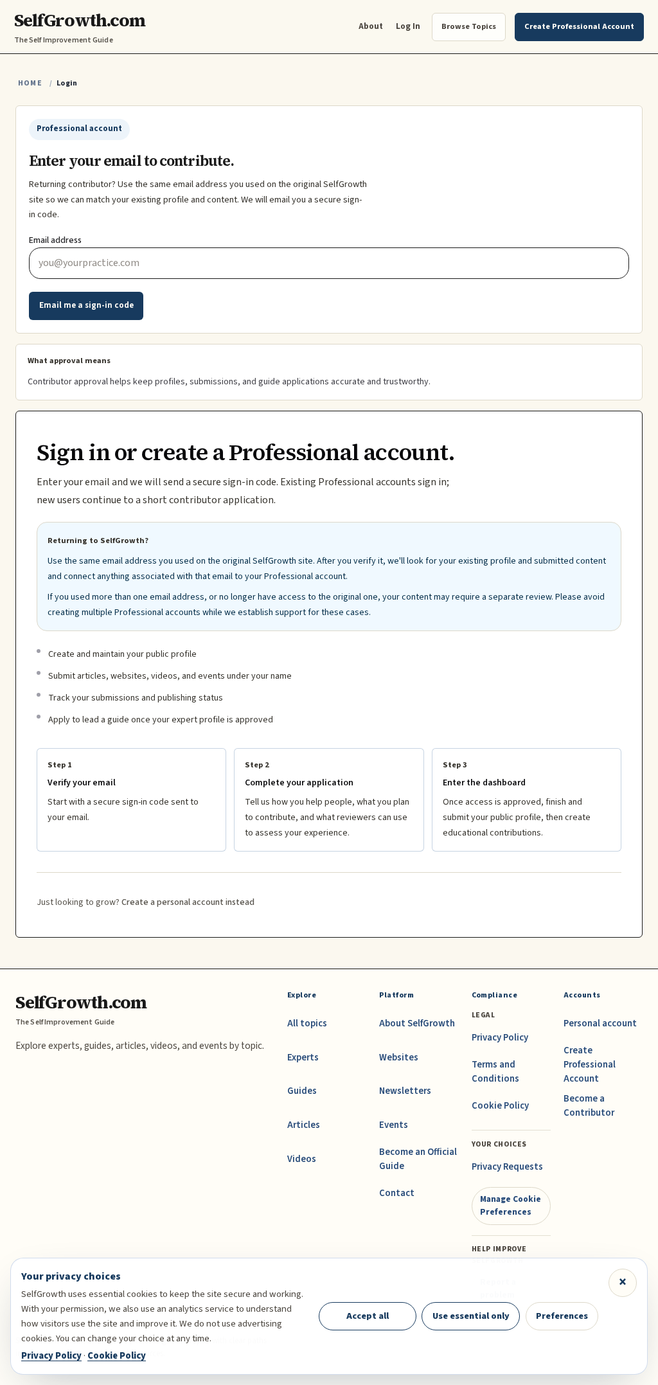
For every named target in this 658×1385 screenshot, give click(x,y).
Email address (55, 240)
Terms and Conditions (495, 1072)
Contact (396, 1193)
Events (393, 1125)
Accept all (367, 1316)
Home (30, 83)
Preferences (562, 1316)
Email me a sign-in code (86, 305)
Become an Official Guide (418, 1159)
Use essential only (471, 1316)
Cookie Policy (500, 1105)
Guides (302, 1091)
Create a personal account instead (187, 902)
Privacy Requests (507, 1167)
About (371, 26)
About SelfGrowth (417, 1023)
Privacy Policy (500, 1037)
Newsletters (405, 1091)
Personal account (600, 1023)
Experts (303, 1057)
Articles (303, 1125)
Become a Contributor (589, 1106)
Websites (398, 1057)
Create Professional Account (590, 1065)
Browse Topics (468, 26)
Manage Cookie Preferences (510, 1205)
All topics (307, 1023)
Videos (301, 1159)
